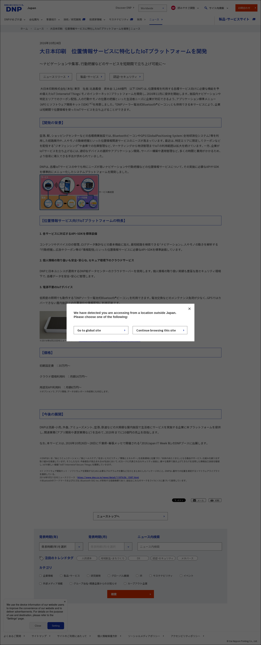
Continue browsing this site (156, 330)
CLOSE (189, 308)
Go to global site (89, 330)
